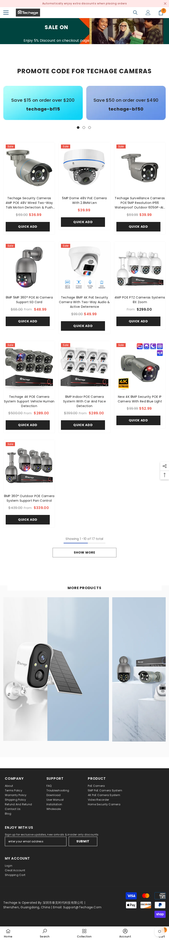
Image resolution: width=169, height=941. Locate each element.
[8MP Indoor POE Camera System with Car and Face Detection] (84, 366)
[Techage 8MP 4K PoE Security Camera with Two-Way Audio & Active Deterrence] (84, 267)
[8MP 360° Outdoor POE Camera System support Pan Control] (29, 465)
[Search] (135, 12)
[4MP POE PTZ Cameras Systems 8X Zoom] (139, 267)
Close (165, 3)
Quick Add (27, 226)
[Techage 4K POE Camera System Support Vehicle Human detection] (29, 366)
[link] (43, 109)
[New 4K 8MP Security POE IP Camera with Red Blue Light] (139, 366)
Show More (84, 552)
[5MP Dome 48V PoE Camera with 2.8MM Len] (84, 168)
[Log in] (148, 12)
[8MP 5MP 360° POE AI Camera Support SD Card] (29, 267)
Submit (83, 841)
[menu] (6, 12)
